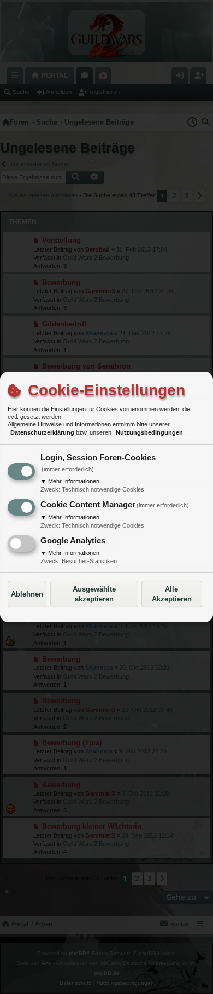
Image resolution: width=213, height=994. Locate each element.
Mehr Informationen (69, 481)
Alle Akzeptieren (172, 594)
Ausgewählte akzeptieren (94, 594)
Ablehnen (27, 594)
